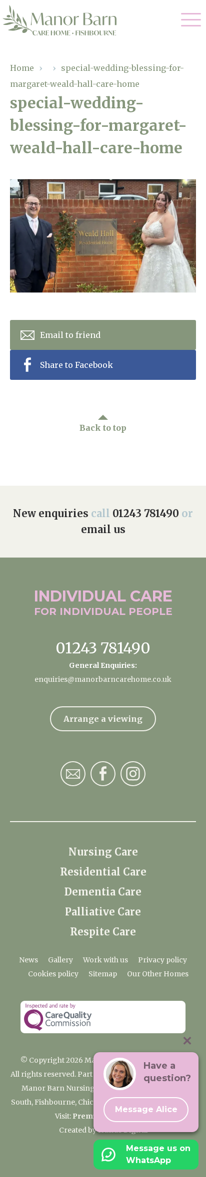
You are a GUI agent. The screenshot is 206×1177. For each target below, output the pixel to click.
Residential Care (103, 872)
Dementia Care (103, 891)
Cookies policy (53, 973)
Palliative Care (103, 911)
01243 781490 (145, 513)
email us (103, 529)
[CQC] (103, 1017)
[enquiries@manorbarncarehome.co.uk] (73, 773)
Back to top (103, 428)
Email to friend (70, 335)
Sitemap (102, 973)
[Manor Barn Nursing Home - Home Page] (66, 20)
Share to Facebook (76, 365)
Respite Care (103, 931)
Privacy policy (162, 959)
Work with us (105, 959)
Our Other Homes (157, 973)
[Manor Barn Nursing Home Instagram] (133, 773)
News (28, 959)
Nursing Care (103, 852)
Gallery (60, 959)
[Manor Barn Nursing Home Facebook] (103, 773)
